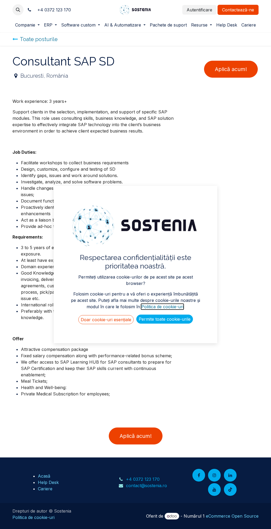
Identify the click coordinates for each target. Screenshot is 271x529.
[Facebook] (198, 475)
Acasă (44, 476)
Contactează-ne (238, 9)
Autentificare (199, 9)
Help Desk (48, 482)
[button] (18, 9)
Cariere (45, 488)
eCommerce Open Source (232, 516)
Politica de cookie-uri (33, 517)
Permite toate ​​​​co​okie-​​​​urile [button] (165, 319)
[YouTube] (214, 489)
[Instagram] (214, 475)
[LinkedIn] (230, 475)
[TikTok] (230, 489)
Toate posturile (39, 39)
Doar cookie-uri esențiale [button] (106, 319)
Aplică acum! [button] (231, 69)
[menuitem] (27, 25)
